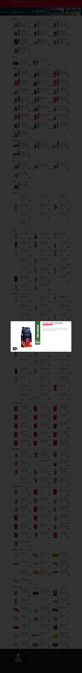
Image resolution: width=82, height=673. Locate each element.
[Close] (70, 322)
